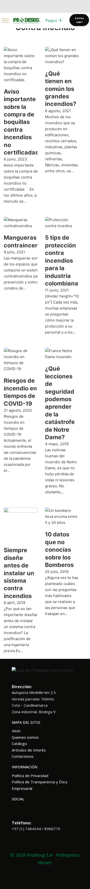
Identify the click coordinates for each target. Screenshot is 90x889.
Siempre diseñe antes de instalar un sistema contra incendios (19, 572)
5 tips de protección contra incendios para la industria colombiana (61, 260)
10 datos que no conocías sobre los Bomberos (59, 549)
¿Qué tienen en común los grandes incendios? (60, 89)
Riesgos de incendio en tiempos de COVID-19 (20, 392)
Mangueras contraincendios (27, 241)
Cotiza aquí (79, 20)
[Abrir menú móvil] (5, 21)
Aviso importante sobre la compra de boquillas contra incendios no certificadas (21, 122)
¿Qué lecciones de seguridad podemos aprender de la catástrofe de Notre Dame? (60, 403)
